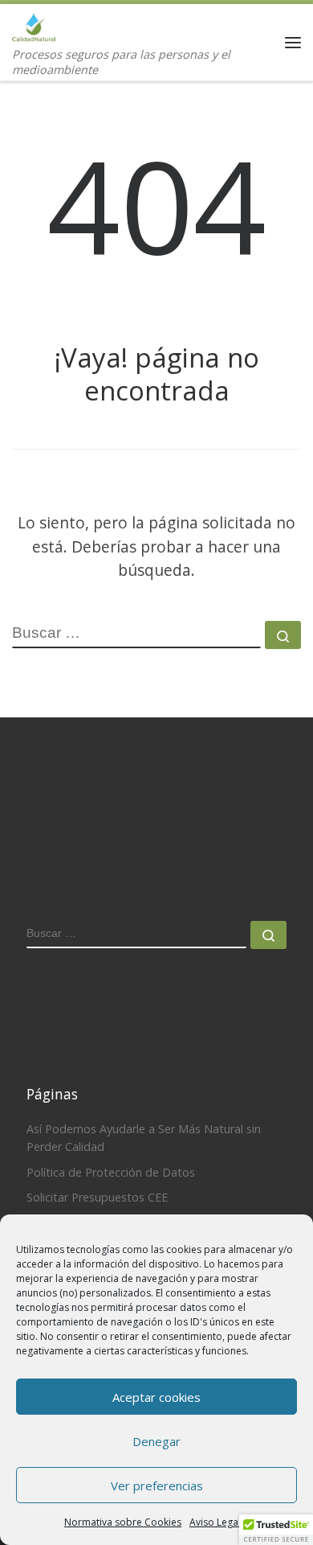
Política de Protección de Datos (110, 1172)
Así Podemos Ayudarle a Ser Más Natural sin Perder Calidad (143, 1137)
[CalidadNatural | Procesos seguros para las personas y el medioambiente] (33, 24)
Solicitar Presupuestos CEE (97, 1197)
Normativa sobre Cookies (122, 1522)
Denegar (156, 1441)
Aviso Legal (215, 1522)
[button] (276, 1529)
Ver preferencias (157, 1485)
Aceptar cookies (156, 1397)
